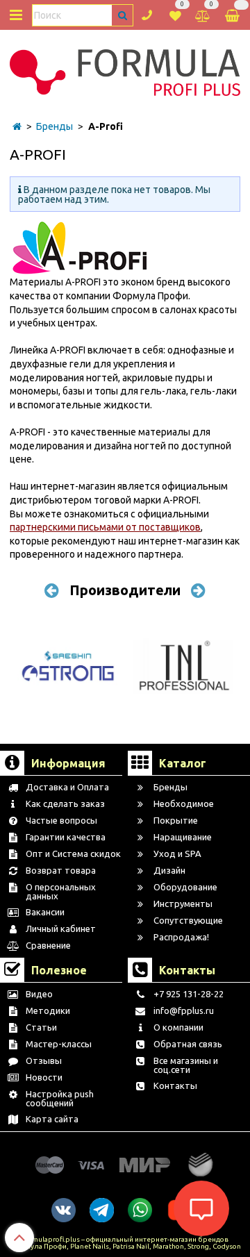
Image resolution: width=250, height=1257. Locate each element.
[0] (175, 13)
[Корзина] (233, 15)
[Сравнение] (202, 13)
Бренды (54, 126)
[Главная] (17, 126)
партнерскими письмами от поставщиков (105, 527)
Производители (125, 590)
